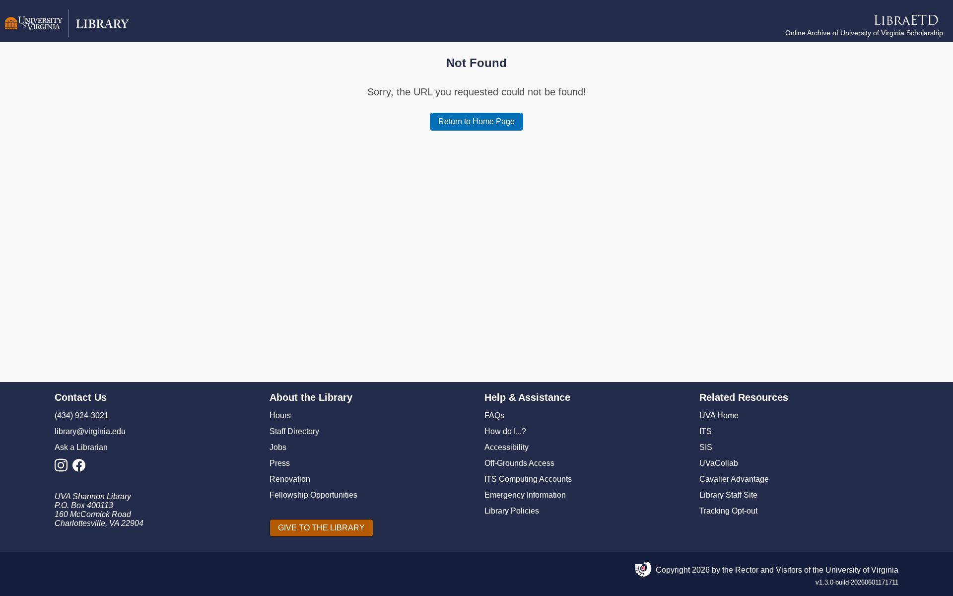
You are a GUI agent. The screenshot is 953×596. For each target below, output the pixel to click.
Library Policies (511, 511)
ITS (705, 431)
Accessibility (506, 447)
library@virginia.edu (90, 431)
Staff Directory (294, 431)
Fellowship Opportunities (313, 495)
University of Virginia (861, 570)
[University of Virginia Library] (67, 35)
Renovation (290, 479)
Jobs (278, 447)
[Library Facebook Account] (81, 468)
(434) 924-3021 (82, 415)
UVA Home (719, 415)
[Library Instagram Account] (63, 468)
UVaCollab (718, 463)
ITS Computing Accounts (528, 479)
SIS (705, 447)
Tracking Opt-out (728, 511)
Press (280, 463)
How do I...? (505, 431)
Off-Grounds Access (519, 463)
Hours (280, 415)
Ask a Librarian (81, 447)
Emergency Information (525, 495)
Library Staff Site (728, 495)
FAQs (494, 415)
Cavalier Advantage (734, 479)
